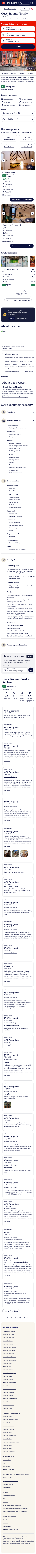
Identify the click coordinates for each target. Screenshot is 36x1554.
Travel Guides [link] (7, 1526)
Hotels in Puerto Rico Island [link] (11, 1442)
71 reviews (5, 689)
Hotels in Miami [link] (7, 1363)
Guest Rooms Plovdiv (13, 29)
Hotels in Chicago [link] (8, 1341)
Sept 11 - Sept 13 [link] (27, 147)
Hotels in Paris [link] (7, 1366)
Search (18, 47)
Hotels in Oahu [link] (7, 1448)
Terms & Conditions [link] (9, 1495)
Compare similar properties (19, 300)
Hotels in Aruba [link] (7, 1416)
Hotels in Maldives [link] (8, 1426)
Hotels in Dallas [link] (7, 1408)
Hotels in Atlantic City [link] (9, 1389)
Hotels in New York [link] (8, 1337)
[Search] (30, 670)
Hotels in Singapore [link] (9, 1423)
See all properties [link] (10, 9)
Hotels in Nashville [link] (8, 1353)
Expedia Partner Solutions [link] (10, 1481)
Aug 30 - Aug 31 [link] (27, 139)
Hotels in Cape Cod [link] (8, 1451)
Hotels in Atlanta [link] (8, 1379)
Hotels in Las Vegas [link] (8, 1334)
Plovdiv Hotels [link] (11, 1318)
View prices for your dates (22, 200)
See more (4, 376)
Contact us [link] (6, 1466)
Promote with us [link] (8, 1484)
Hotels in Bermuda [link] (8, 1429)
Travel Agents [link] (7, 1487)
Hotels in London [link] (8, 1395)
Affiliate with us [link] (8, 1477)
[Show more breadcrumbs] (3, 1318)
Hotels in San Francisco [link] (9, 1357)
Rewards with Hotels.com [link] (10, 1529)
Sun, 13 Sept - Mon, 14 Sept (15, 35)
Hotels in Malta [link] (7, 1432)
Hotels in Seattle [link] (8, 1401)
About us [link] (5, 1520)
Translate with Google (10, 777)
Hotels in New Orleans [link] (9, 1347)
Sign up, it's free (22, 318)
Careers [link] (5, 1523)
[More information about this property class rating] (7, 16)
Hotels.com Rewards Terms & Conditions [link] (15, 1511)
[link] (32, 8)
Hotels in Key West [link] (8, 1392)
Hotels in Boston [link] (8, 1385)
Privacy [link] (5, 1498)
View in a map (7, 348)
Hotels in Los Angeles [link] (9, 1360)
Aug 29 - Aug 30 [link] (9, 139)
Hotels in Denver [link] (8, 1369)
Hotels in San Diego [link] (9, 1350)
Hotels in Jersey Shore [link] (9, 1435)
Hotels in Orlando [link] (8, 1344)
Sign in (12, 318)
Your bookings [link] (7, 1460)
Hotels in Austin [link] (7, 1376)
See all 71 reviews (7, 89)
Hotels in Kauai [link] (7, 1445)
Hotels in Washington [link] (9, 1373)
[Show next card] (33, 60)
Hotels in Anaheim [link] (8, 1405)
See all (3, 109)
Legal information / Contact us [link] (12, 1505)
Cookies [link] (5, 1502)
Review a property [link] (8, 1469)
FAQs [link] (4, 1463)
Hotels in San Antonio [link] (9, 1382)
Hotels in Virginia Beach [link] (10, 1398)
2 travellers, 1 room (12, 41)
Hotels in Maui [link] (7, 1439)
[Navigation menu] (33, 2)
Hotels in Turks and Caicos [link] (10, 1419)
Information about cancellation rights (15, 397)
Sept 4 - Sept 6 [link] (9, 147)
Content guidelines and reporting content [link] (15, 1508)
